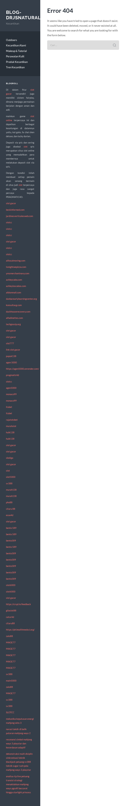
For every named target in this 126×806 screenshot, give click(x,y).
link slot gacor (13, 349)
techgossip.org (13, 324)
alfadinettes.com (14, 317)
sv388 (9, 483)
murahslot (11, 426)
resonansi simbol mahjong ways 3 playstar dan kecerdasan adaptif (19, 743)
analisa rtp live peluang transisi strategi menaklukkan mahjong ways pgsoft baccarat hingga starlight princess (18, 784)
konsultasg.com (14, 305)
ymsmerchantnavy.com (17, 273)
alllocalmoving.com (15, 260)
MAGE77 (11, 642)
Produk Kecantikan (17, 61)
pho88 (9, 502)
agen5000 (11, 387)
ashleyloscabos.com (16, 286)
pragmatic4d (12, 375)
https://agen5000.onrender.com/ (22, 368)
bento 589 (11, 527)
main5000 (11, 680)
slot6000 (10, 585)
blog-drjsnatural (23, 15)
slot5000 (10, 476)
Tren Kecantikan (15, 67)
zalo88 (9, 636)
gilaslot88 (11, 610)
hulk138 (10, 432)
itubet (9, 407)
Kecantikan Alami (16, 45)
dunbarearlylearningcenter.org (21, 298)
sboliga (9, 457)
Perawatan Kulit (15, 56)
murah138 (11, 489)
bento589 (11, 540)
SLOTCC (10, 712)
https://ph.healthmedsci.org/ (20, 629)
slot (26, 146)
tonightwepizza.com (16, 266)
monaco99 (11, 394)
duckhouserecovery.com (18, 311)
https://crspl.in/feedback (18, 604)
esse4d (9, 515)
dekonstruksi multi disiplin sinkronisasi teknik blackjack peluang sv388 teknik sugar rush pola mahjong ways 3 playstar (19, 761)
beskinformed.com (15, 209)
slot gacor (11, 203)
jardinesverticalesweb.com (19, 216)
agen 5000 (11, 362)
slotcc (9, 222)
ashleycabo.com (14, 279)
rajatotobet (12, 419)
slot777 (10, 343)
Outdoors (11, 40)
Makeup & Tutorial (16, 51)
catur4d (10, 617)
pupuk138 (11, 356)
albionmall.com (13, 292)
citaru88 (10, 623)
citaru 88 (10, 508)
